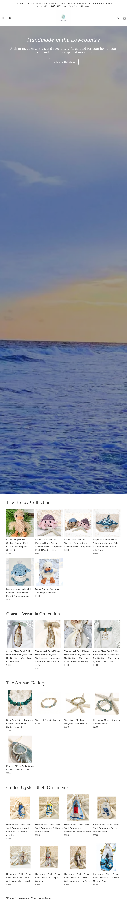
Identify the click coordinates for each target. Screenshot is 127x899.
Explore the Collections (63, 62)
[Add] (29, 532)
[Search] (10, 18)
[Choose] (58, 532)
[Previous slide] (9, 522)
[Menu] (3, 18)
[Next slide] (30, 522)
